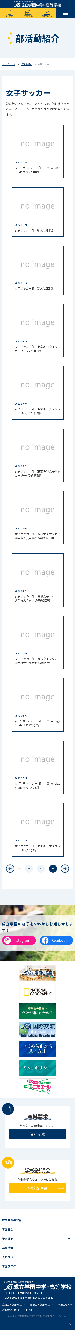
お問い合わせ (47, 16)
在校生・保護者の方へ (42, 1304)
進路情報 (7, 1248)
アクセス (27, 1310)
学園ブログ (9, 1266)
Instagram (21, 940)
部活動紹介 (26, 64)
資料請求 (9, 16)
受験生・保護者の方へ (14, 1304)
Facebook (59, 940)
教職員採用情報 (10, 1310)
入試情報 (7, 1257)
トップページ (8, 64)
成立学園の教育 (12, 1220)
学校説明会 (28, 16)
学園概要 (7, 1239)
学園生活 (7, 1229)
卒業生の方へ (65, 1304)
